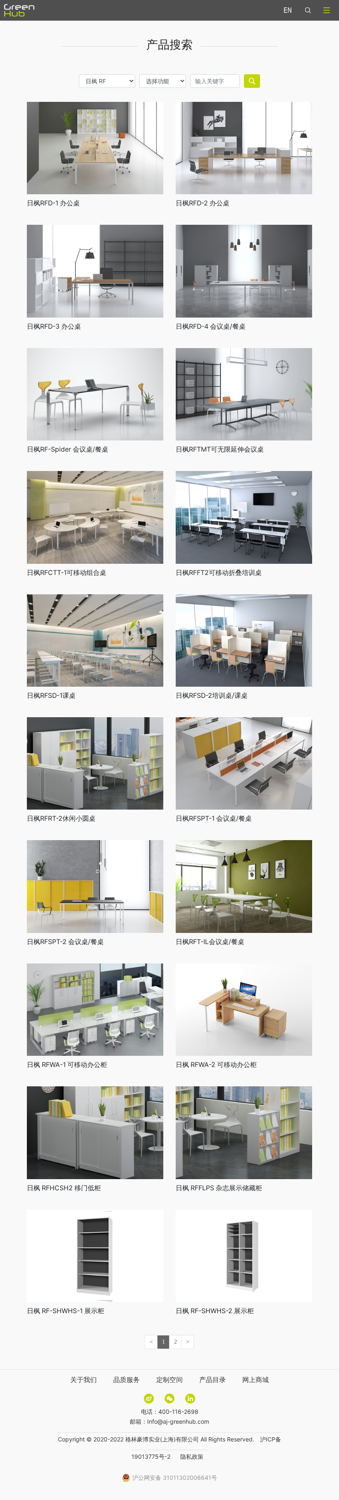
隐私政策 (191, 1456)
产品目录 (212, 1379)
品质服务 (126, 1379)
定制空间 (169, 1379)
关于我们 (83, 1379)
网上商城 (255, 1379)
